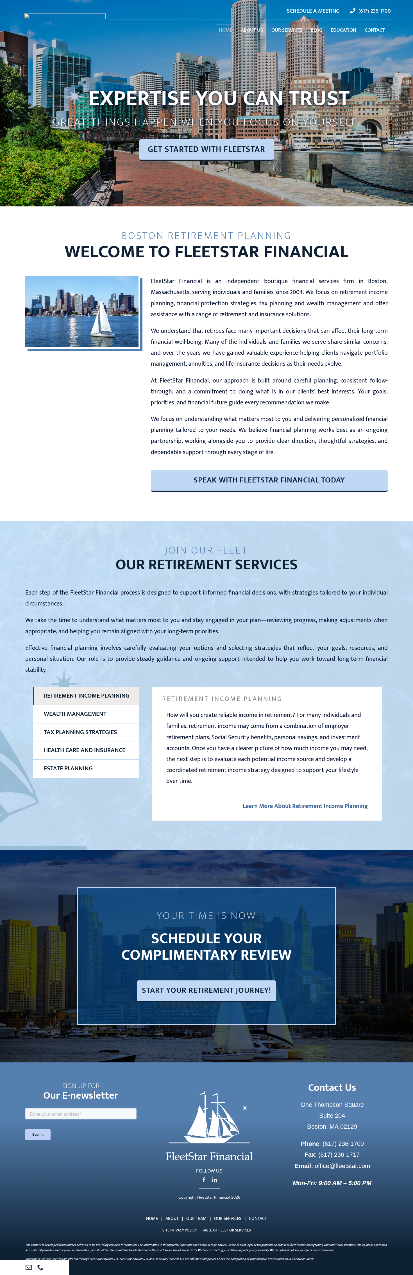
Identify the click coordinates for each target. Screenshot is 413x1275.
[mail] (29, 1267)
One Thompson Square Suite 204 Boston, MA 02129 (332, 1115)
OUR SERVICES (227, 1218)
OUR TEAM (196, 1218)
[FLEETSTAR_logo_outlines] (65, 16)
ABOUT (172, 1218)
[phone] (40, 1267)
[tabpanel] (267, 753)
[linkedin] (214, 1179)
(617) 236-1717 (339, 1154)
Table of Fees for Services (226, 1230)
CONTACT (258, 1218)
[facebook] (203, 1179)
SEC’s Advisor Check (300, 1259)
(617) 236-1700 (342, 1143)
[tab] (86, 696)
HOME (152, 1218)
